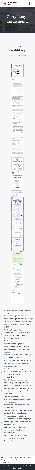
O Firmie (29, 457)
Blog (2, 457)
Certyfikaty (9, 457)
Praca (18, 460)
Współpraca (5, 462)
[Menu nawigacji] (31, 3)
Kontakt (22, 457)
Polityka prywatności (7, 460)
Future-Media (17, 468)
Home (16, 457)
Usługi (24, 460)
